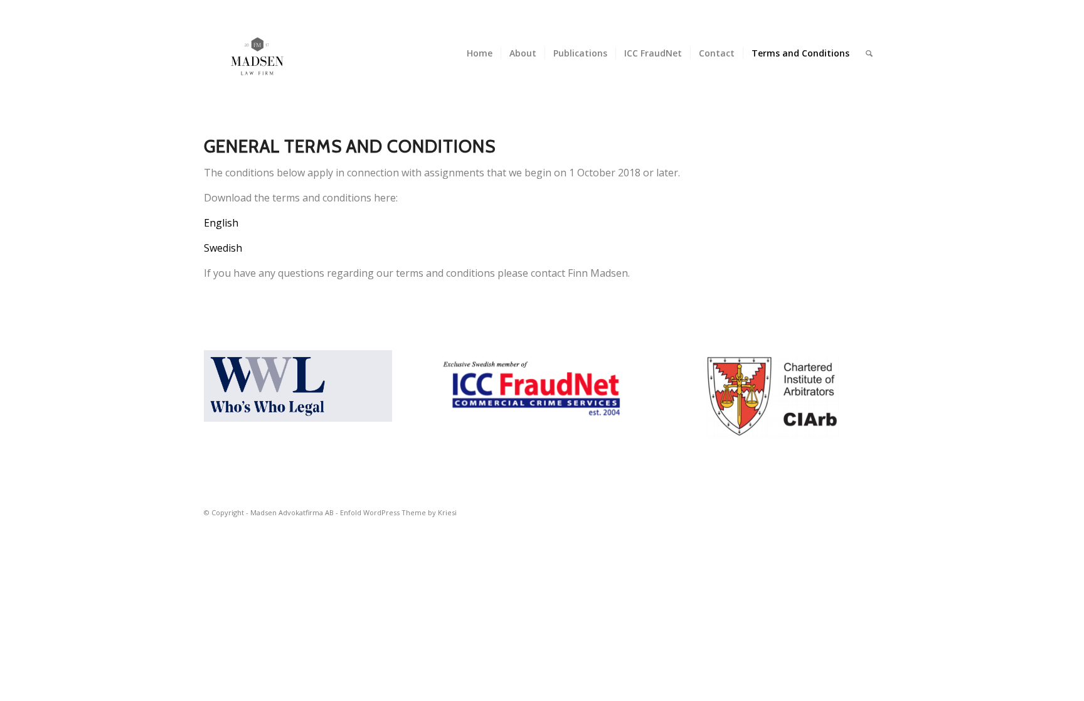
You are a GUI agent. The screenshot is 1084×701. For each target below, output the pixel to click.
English (221, 223)
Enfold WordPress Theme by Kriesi (398, 512)
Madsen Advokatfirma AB (292, 512)
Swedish (223, 248)
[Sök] (869, 53)
